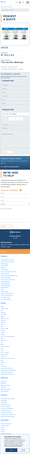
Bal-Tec (3, 362)
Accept (11, 450)
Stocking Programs (6, 406)
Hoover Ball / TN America (7, 358)
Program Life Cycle (6, 410)
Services (4, 395)
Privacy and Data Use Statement (13, 446)
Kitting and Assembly (6, 412)
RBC (2, 310)
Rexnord (3, 330)
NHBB (2, 316)
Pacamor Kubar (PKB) (6, 368)
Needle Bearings (5, 281)
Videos (2, 431)
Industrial (3, 383)
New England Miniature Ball (8, 370)
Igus (2, 348)
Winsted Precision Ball (7, 372)
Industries (4, 378)
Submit (5, 152)
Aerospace (4, 381)
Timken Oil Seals (5, 346)
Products (4, 256)
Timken (3, 324)
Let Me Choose (23, 450)
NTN (2, 364)
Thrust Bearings (5, 297)
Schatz (3, 332)
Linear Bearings (5, 273)
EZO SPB (3, 340)
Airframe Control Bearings (8, 261)
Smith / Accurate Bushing (7, 336)
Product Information (6, 423)
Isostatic (3, 322)
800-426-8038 (5, 78)
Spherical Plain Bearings (7, 293)
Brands (3, 303)
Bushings (3, 267)
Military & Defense (6, 389)
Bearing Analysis (5, 404)
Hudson (3, 334)
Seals (2, 289)
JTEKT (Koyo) (4, 308)
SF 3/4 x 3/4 (5, 10)
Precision (3, 387)
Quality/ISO (4, 400)
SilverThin (3, 320)
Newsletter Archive (6, 433)
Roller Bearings (5, 287)
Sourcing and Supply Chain (8, 414)
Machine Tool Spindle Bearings (9, 275)
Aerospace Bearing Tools (7, 259)
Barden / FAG (4, 354)
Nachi (2, 338)
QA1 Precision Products (7, 374)
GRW (2, 344)
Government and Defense (7, 416)
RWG (2, 360)
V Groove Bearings (6, 299)
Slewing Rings (4, 291)
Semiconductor (5, 391)
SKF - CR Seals (5, 352)
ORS (2, 350)
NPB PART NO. (9, 114)
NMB (2, 306)
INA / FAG (3, 314)
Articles (3, 429)
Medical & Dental (5, 385)
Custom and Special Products (9, 271)
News (2, 427)
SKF (2, 326)
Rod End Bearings (5, 285)
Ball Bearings (4, 263)
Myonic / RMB (4, 328)
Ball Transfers (4, 265)
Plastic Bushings (5, 283)
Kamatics (3, 312)
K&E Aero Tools (5, 318)
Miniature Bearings (6, 277)
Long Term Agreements (7, 408)
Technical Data (5, 425)
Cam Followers (5, 269)
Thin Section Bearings (6, 7)
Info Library (5, 420)
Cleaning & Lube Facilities (8, 398)
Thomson (3, 366)
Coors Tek (3, 356)
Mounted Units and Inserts (8, 279)
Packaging (4, 402)
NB (1, 342)
